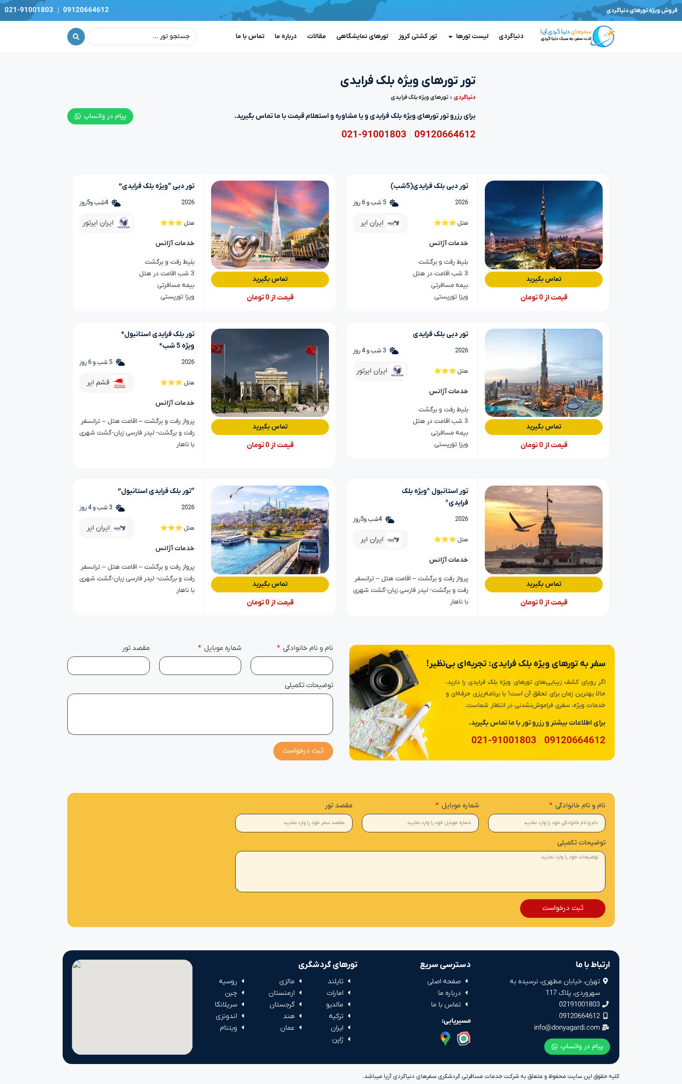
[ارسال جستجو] (76, 36)
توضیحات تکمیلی (309, 686)
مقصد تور (136, 649)
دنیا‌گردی (465, 97)
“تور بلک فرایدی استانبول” (156, 491)
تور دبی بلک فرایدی (440, 334)
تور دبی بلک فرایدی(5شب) (429, 186)
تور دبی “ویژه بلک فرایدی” (156, 186)
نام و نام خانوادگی (307, 649)
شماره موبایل (221, 649)
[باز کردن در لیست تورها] (450, 36)
